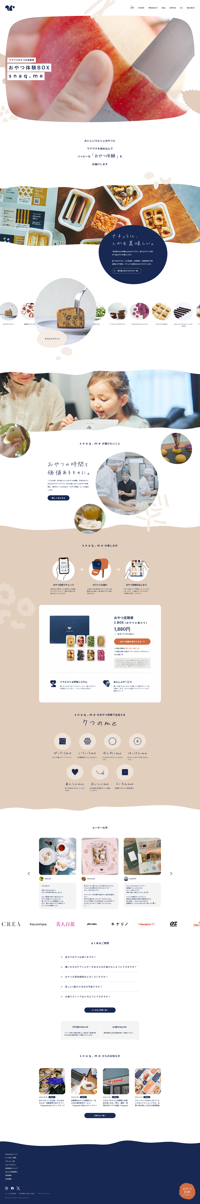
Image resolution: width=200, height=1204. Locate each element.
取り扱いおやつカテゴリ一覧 (128, 271)
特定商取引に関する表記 (26, 1194)
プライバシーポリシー (44, 1194)
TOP (132, 8)
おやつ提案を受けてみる (131, 641)
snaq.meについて (11, 1154)
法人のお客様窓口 (11, 1172)
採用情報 (8, 1175)
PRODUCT (153, 8)
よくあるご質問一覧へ (100, 1010)
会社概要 (8, 1179)
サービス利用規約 (10, 1194)
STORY (141, 8)
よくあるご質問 (10, 1158)
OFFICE (172, 8)
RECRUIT (191, 8)
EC (181, 8)
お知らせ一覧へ (100, 1115)
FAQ (163, 8)
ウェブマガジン (10, 1165)
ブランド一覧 (10, 1161)
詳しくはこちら (58, 498)
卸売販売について (11, 1168)
